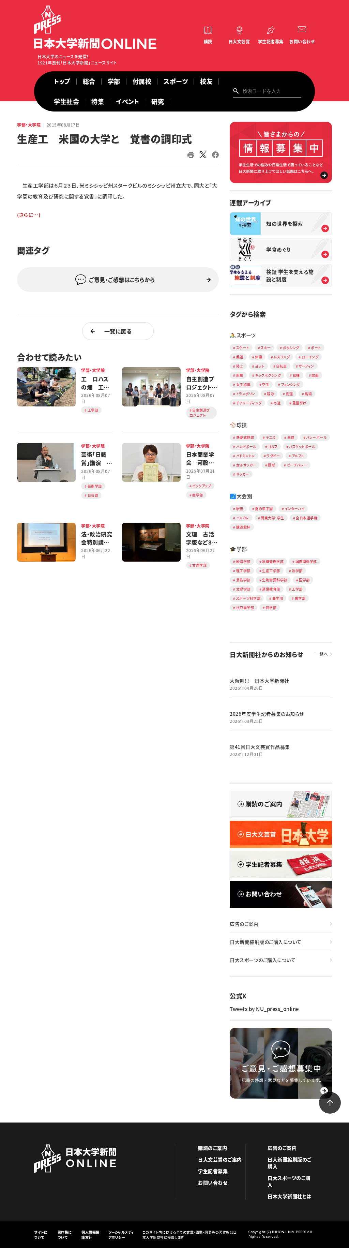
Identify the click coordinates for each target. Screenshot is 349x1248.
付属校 (142, 81)
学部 (114, 81)
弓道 (276, 402)
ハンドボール (246, 446)
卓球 (290, 437)
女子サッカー (246, 464)
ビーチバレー (297, 464)
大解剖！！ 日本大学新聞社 (259, 680)
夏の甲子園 (264, 508)
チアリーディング (249, 402)
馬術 (308, 393)
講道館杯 (243, 527)
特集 (97, 101)
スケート (242, 347)
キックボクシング (268, 375)
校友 (206, 81)
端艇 (315, 375)
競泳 (270, 393)
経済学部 (243, 561)
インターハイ (294, 508)
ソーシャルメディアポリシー (121, 1235)
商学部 (271, 607)
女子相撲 (243, 384)
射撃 (239, 375)
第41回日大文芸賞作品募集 (260, 746)
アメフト (298, 455)
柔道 (239, 356)
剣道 (289, 393)
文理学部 (243, 589)
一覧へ (321, 654)
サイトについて (40, 1235)
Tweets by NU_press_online (264, 1009)
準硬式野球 (245, 437)
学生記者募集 (271, 42)
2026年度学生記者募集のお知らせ (267, 713)
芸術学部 (243, 579)
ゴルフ (272, 446)
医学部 (304, 579)
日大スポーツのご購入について (262, 959)
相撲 (296, 375)
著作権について (65, 1235)
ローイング (310, 356)
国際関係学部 (306, 561)
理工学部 (243, 570)
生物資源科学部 (274, 579)
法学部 (297, 570)
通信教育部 (271, 589)
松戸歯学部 (245, 607)
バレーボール (316, 437)
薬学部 (277, 598)
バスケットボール (302, 446)
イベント (127, 101)
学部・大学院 (29, 125)
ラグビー (273, 455)
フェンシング (290, 384)
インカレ (242, 517)
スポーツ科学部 (248, 598)
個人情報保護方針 (90, 1235)
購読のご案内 (212, 1147)
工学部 (297, 589)
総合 (89, 81)
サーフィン (306, 366)
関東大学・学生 (272, 517)
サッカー (242, 474)
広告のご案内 (244, 923)
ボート (316, 347)
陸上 (239, 366)
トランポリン (245, 393)
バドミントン (245, 455)
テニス (271, 437)
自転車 (281, 366)
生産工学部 (271, 570)
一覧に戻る (118, 331)
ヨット (259, 366)
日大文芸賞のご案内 (220, 1159)
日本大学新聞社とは (290, 1196)
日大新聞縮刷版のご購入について (266, 941)
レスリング (282, 356)
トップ (62, 81)
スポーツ (176, 81)
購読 (208, 42)
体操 (258, 356)
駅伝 (239, 508)
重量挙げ (299, 402)
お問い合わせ (302, 42)
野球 (271, 464)
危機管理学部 (273, 561)
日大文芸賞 (239, 42)
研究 (157, 101)
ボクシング (291, 347)
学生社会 (66, 101)
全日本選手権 (306, 517)
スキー (266, 347)
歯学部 (300, 598)
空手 (265, 384)
